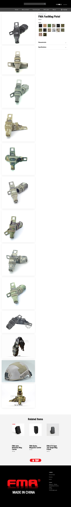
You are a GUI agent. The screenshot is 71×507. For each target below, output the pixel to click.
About (54, 9)
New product (25, 9)
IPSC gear (46, 9)
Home (16, 9)
